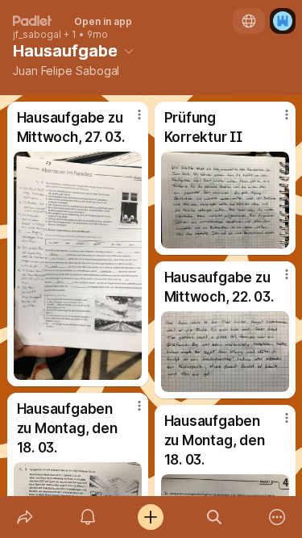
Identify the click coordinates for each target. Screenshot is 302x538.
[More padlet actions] (277, 517)
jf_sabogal (37, 34)
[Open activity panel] (88, 517)
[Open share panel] (25, 517)
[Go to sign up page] (283, 21)
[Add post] (150, 517)
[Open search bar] (214, 517)
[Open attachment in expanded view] (78, 266)
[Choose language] (249, 21)
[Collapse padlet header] (129, 51)
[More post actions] (129, 121)
